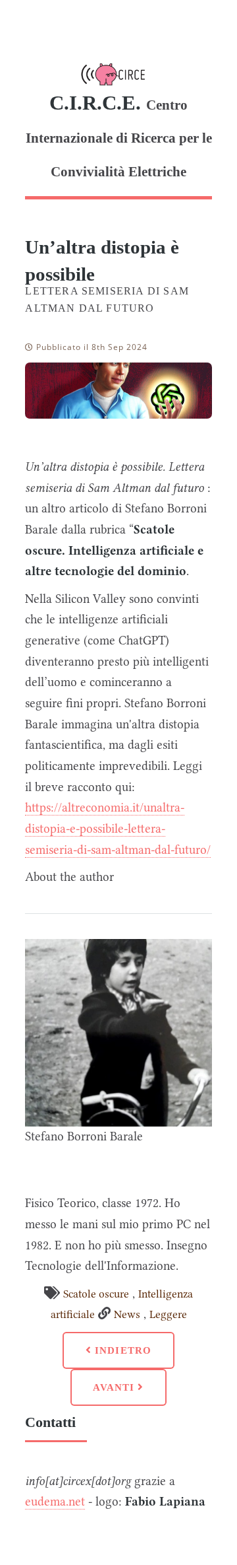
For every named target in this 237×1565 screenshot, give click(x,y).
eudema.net (55, 1501)
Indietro (121, 1350)
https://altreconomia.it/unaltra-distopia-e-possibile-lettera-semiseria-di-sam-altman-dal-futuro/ (118, 828)
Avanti (115, 1387)
